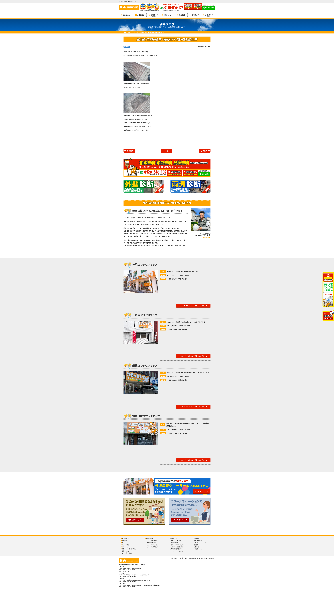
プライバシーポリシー (127, 553)
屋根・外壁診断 (198, 541)
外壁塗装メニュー (150, 539)
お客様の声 (195, 15)
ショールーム (125, 543)
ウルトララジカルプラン (153, 541)
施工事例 (182, 15)
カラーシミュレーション (200, 543)
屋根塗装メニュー (174, 539)
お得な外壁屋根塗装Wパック (177, 549)
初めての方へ (127, 15)
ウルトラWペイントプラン (154, 545)
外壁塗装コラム (198, 549)
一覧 (166, 151)
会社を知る (140, 15)
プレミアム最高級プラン (153, 547)
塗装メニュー (168, 15)
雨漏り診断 (196, 539)
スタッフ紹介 (125, 545)
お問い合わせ (125, 551)
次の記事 (130, 151)
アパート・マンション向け (176, 551)
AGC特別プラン (175, 543)
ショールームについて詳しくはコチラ (192, 305)
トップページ (125, 539)
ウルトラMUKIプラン (176, 541)
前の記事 (204, 151)
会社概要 (124, 541)
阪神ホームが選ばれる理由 (129, 549)
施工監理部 (127, 46)
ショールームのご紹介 (209, 15)
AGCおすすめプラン (152, 543)
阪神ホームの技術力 (154, 15)
